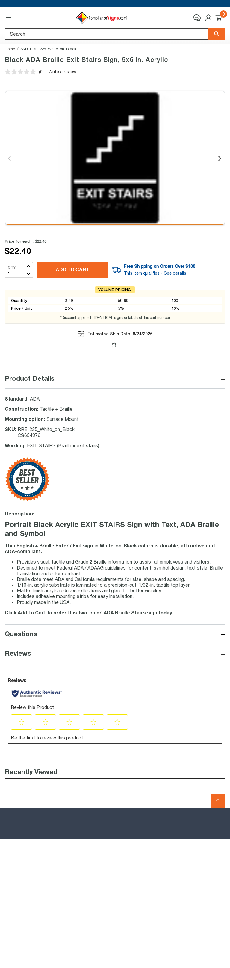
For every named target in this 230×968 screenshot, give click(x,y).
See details (175, 273)
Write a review (62, 71)
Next (220, 159)
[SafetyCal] (27, 500)
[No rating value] (22, 72)
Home (10, 48)
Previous (10, 159)
